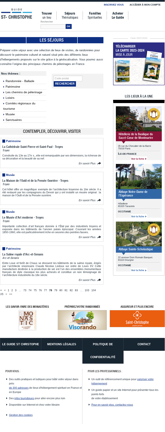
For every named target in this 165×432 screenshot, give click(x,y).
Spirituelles (95, 15)
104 (93, 290)
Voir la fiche (138, 159)
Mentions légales (61, 344)
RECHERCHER (64, 83)
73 (24, 290)
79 (55, 290)
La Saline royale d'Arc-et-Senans (22, 254)
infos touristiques (24, 398)
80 (60, 290)
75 (35, 290)
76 (40, 290)
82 (71, 290)
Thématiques (70, 15)
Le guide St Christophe (20, 344)
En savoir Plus (87, 163)
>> (10, 294)
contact (144, 344)
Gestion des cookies (21, 415)
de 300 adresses (19, 387)
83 (76, 290)
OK (68, 26)
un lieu (47, 15)
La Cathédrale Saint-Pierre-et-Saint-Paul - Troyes (32, 147)
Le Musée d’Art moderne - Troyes (23, 217)
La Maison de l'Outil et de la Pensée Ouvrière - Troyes (35, 181)
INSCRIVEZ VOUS (114, 4)
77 (45, 290)
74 (30, 290)
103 (87, 290)
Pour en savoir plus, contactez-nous (112, 404)
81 (66, 290)
